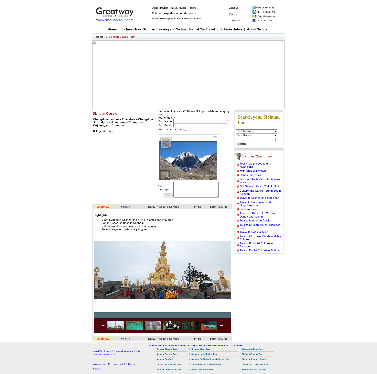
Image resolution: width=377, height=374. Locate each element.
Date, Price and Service (163, 206)
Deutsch (164, 8)
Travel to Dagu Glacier (254, 231)
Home (112, 29)
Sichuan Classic (249, 209)
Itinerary (125, 206)
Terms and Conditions (123, 351)
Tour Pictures (219, 206)
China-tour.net (99, 364)
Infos (197, 206)
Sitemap (97, 369)
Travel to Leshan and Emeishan (259, 197)
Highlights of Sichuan (253, 170)
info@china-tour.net (265, 16)
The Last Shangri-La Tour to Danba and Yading (257, 215)
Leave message (264, 20)
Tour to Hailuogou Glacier (255, 220)
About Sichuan (258, 29)
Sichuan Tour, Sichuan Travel (163, 345)
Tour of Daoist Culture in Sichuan (260, 250)
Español (184, 8)
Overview (103, 206)
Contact (107, 351)
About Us (233, 8)
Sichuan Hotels (231, 29)
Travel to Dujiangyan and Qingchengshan (255, 203)
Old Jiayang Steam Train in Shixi (260, 186)
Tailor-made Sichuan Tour (104, 355)
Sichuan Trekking (186, 345)
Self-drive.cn (129, 364)
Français (174, 8)
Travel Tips (234, 20)
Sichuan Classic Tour (122, 36)
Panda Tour (201, 345)
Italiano (193, 8)
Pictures (233, 14)
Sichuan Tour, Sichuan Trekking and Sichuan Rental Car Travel (168, 29)
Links (137, 351)
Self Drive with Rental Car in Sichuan (225, 345)
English (155, 8)
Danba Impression (251, 174)
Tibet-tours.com (115, 364)
